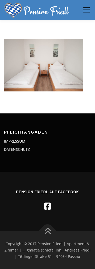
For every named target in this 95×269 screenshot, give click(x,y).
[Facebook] (47, 206)
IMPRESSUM (14, 141)
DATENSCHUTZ (17, 149)
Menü (86, 10)
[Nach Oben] (47, 231)
